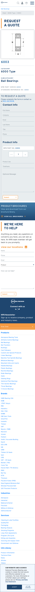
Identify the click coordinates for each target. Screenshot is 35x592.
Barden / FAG (5, 462)
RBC (2, 406)
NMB (2, 401)
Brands (4, 393)
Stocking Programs (7, 530)
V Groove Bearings (7, 389)
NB (2, 447)
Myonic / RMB (5, 429)
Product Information (8, 552)
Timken (3, 424)
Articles (3, 560)
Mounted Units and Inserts (10, 363)
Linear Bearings (6, 355)
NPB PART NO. (12, 148)
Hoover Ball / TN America (9, 468)
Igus (2, 455)
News (3, 558)
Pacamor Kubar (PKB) (8, 480)
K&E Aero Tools (6, 416)
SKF (2, 426)
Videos (3, 563)
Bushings (4, 347)
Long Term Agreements (9, 533)
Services (5, 515)
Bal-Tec (3, 473)
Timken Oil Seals (6, 452)
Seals (3, 376)
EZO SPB (4, 444)
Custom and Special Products (11, 353)
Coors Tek (4, 465)
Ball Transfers (5, 345)
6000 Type (12, 13)
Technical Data (6, 555)
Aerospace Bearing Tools (9, 337)
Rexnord (4, 432)
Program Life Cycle (7, 535)
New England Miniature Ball (10, 483)
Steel (4, 13)
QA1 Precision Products (9, 488)
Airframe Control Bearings (9, 340)
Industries (5, 493)
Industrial (4, 500)
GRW (2, 450)
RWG (2, 470)
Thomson (4, 478)
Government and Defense (9, 543)
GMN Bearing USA (7, 398)
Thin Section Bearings (8, 383)
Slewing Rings (5, 378)
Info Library (6, 548)
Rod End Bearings (7, 371)
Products (5, 333)
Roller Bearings (6, 373)
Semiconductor (6, 510)
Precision (4, 505)
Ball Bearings (5, 9)
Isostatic (4, 421)
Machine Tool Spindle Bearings (11, 358)
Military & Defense (7, 508)
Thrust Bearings (6, 386)
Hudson (3, 437)
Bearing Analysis (6, 528)
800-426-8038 (8, 101)
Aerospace (4, 498)
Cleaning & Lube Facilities (9, 520)
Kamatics (4, 408)
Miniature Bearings (7, 360)
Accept (14, 587)
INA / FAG (4, 411)
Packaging (4, 525)
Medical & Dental (6, 503)
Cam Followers (6, 350)
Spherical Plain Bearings (9, 381)
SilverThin (4, 419)
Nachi (3, 442)
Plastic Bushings (6, 368)
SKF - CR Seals (6, 460)
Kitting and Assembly (8, 538)
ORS (2, 457)
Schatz (3, 434)
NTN (2, 475)
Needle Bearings (6, 365)
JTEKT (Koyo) (5, 403)
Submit (6, 197)
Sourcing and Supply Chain (10, 540)
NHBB (3, 413)
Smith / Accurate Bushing (9, 439)
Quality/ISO (5, 522)
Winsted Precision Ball (8, 486)
